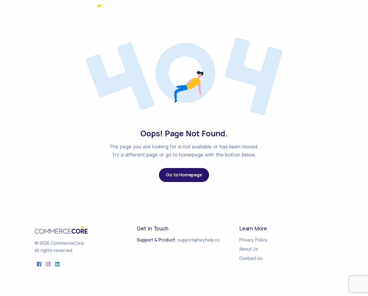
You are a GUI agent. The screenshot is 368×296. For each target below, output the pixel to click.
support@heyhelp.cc (199, 240)
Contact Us (251, 258)
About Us (248, 249)
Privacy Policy (253, 240)
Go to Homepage (184, 175)
